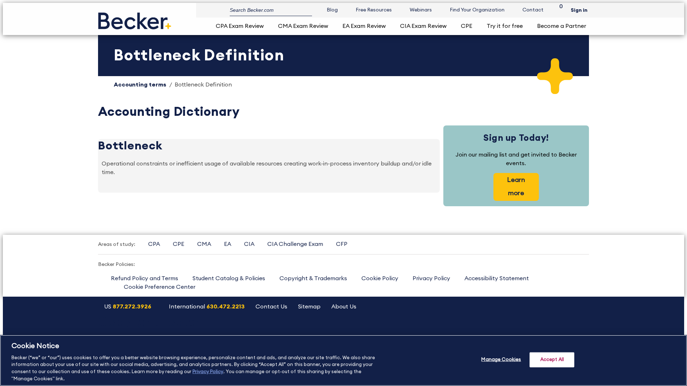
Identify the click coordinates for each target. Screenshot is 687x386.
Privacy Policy (431, 278)
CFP (341, 244)
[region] (343, 360)
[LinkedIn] (560, 330)
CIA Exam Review (423, 26)
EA (227, 244)
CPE (466, 26)
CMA (204, 244)
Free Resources (374, 10)
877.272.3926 (132, 307)
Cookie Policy (379, 278)
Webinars (421, 10)
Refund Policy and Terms (144, 278)
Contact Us (271, 307)
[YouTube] (506, 330)
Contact (533, 10)
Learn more (516, 186)
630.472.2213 (225, 307)
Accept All (552, 359)
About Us (343, 307)
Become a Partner (561, 26)
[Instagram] (487, 330)
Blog (332, 10)
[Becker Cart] (558, 10)
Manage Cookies (501, 359)
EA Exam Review (364, 26)
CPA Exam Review (240, 26)
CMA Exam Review (303, 26)
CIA (249, 244)
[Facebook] (542, 330)
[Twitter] (524, 330)
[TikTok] (579, 330)
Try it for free (505, 26)
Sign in (579, 10)
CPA (154, 244)
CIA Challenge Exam (295, 244)
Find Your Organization (477, 10)
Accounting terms (140, 85)
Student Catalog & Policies (229, 278)
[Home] (134, 18)
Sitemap (309, 307)
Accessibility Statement (496, 278)
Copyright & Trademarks (313, 278)
